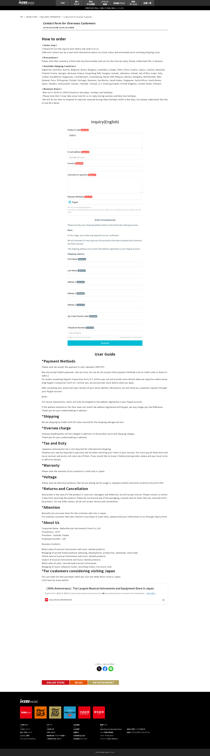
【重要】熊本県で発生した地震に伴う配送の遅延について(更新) (105, 8)
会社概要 (76, 729)
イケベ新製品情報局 (106, 732)
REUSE (79, 682)
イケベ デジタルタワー (107, 735)
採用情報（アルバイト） (80, 739)
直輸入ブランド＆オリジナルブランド (138, 732)
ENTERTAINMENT (103, 682)
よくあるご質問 (24, 735)
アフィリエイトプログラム (28, 739)
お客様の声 (50, 729)
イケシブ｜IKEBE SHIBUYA (109, 739)
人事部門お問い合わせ (54, 739)
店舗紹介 (76, 732)
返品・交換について (26, 732)
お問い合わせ (51, 732)
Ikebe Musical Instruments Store (111, 729)
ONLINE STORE (56, 682)
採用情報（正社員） (79, 735)
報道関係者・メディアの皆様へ (56, 735)
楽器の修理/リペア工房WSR (136, 729)
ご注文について (25, 729)
